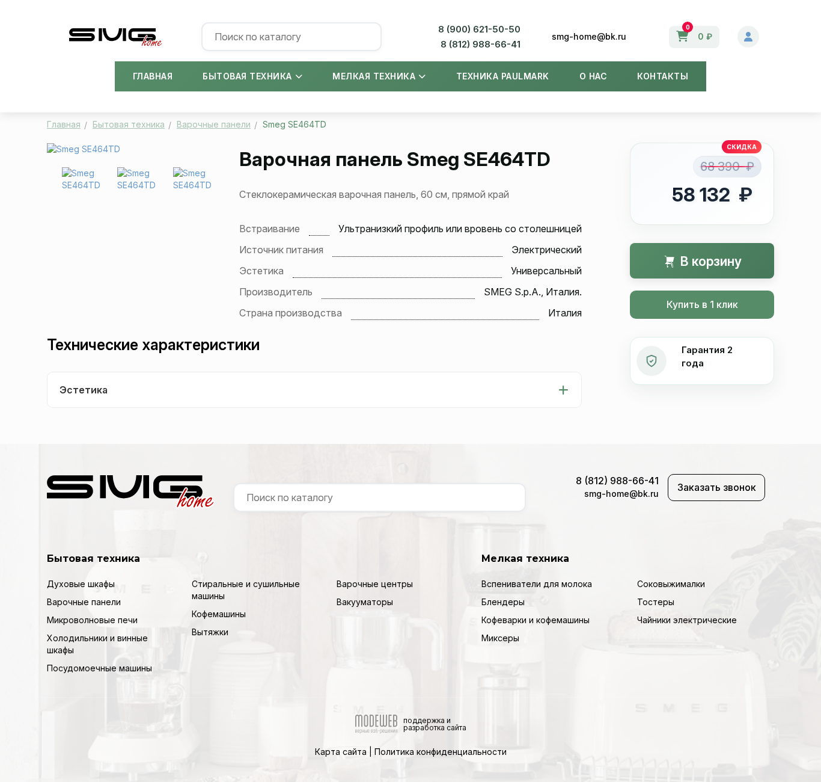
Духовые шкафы (81, 584)
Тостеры (655, 602)
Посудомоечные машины (99, 668)
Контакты (662, 76)
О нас (593, 76)
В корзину (709, 261)
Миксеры (500, 638)
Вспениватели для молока (536, 584)
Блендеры (503, 602)
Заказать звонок (716, 487)
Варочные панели (84, 602)
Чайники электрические (687, 620)
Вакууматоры (365, 602)
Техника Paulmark (502, 76)
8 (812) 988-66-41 (480, 44)
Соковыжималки (671, 584)
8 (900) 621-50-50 (479, 29)
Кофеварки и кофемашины (535, 620)
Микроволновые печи (92, 620)
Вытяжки (210, 632)
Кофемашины (219, 614)
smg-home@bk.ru (589, 36)
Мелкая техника (373, 76)
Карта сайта (341, 752)
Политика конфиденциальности (440, 752)
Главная (153, 76)
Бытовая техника (247, 76)
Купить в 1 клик (702, 304)
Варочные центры (375, 584)
